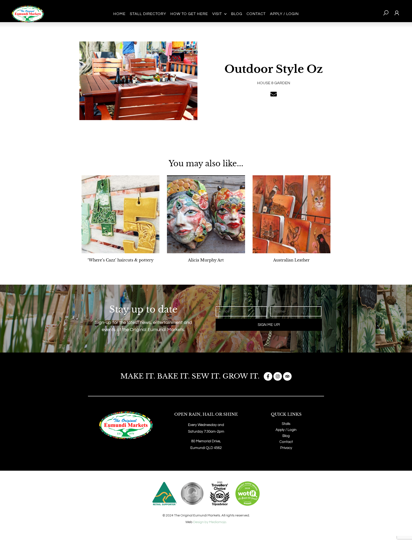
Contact (256, 14)
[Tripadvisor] (287, 376)
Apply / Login (284, 14)
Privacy (286, 448)
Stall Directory (148, 14)
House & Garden (273, 83)
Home (119, 14)
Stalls (286, 424)
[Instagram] (277, 376)
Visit (217, 14)
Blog (236, 14)
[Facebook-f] (268, 376)
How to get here (189, 14)
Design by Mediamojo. (210, 522)
